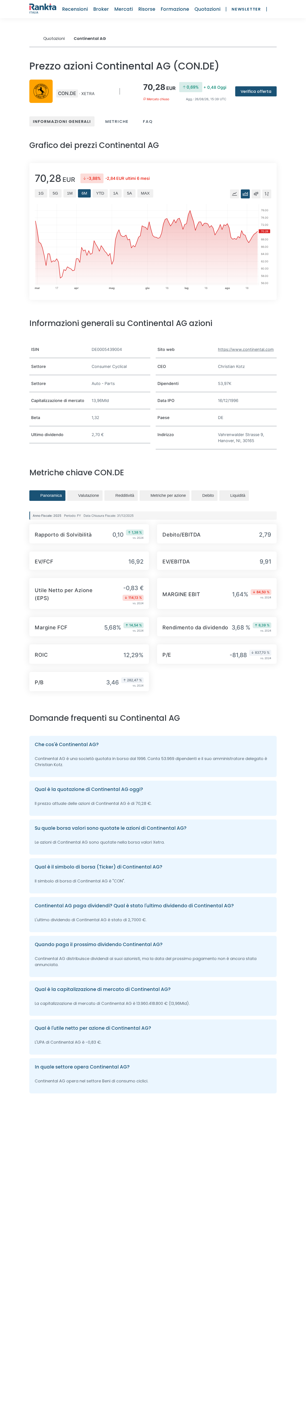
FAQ (148, 121)
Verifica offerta (256, 91)
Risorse (146, 9)
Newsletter (246, 9)
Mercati (123, 9)
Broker (101, 9)
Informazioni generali (62, 121)
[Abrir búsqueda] (274, 9)
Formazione (175, 9)
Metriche (117, 121)
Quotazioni (207, 9)
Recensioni (75, 9)
